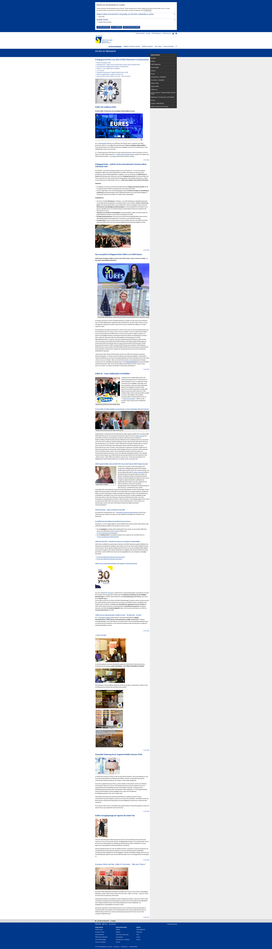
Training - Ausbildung (100, 942)
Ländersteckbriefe (99, 934)
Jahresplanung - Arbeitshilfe (158, 77)
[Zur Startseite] (103, 39)
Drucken (106, 924)
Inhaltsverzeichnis (140, 33)
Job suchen (158, 46)
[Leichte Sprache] (176, 33)
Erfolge (153, 61)
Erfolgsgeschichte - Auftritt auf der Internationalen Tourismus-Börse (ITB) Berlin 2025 (118, 64)
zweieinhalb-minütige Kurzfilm (106, 617)
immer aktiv (101, 16)
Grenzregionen (119, 937)
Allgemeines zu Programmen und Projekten (162, 97)
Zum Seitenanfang (172, 924)
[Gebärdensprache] (173, 33)
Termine (153, 100)
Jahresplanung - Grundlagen (122, 939)
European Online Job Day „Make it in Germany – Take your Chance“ (113, 76)
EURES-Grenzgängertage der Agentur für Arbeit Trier (109, 74)
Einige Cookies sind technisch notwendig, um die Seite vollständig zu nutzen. (125, 14)
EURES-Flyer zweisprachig (122, 934)
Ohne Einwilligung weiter (131, 27)
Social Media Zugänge (100, 939)
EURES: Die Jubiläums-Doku (103, 63)
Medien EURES (155, 86)
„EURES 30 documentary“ (129, 398)
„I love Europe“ (100, 70)
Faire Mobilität (155, 67)
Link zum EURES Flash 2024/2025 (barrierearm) (110, 559)
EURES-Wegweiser (156, 33)
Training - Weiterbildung (157, 103)
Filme (137, 934)
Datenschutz (148, 10)
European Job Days (99, 932)
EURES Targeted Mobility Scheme (125, 154)
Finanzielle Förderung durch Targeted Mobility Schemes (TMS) (112, 72)
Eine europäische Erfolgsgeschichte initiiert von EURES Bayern (112, 66)
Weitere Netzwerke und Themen (159, 106)
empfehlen (113, 924)
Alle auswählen (116, 27)
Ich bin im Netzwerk (115, 46)
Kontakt (148, 33)
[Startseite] (95, 921)
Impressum (116, 946)
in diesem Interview (140, 436)
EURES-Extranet (167, 33)
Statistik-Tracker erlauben (104, 22)
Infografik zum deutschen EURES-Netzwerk (127, 512)
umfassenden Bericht (131, 362)
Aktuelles (153, 58)
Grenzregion (113, 156)
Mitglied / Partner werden (131, 46)
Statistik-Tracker (102, 20)
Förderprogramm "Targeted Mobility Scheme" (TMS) (163, 93)
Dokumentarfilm (103, 143)
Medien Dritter (155, 83)
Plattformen (154, 89)
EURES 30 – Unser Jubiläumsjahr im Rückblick (108, 68)
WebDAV (118, 929)
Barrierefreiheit (133, 946)
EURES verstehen (147, 46)
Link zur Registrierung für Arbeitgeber (107, 533)
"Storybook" (111, 593)
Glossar (153, 74)
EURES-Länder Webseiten (101, 937)
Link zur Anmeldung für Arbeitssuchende (108, 537)
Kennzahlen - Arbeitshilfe (157, 80)
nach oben (146, 160)
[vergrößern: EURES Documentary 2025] (141, 140)
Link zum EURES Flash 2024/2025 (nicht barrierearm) (111, 557)
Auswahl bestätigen (103, 27)
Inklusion (153, 70)
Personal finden (169, 46)
